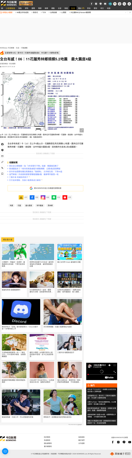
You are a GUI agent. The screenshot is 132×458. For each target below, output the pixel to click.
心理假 (63, 12)
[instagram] (96, 3)
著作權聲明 (48, 446)
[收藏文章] (2, 173)
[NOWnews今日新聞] (8, 3)
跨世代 (35, 12)
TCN (44, 12)
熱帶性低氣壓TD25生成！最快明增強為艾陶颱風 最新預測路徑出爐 (42, 264)
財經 (66, 8)
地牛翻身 (40, 205)
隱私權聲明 (48, 443)
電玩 (79, 8)
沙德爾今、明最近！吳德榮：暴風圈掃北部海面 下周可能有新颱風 (13, 264)
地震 (11, 205)
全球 (59, 8)
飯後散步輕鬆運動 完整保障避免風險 (13, 381)
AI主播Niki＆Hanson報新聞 (81, 12)
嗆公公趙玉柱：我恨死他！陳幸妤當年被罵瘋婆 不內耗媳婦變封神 (68, 381)
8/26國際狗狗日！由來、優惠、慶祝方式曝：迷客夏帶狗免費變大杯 (41, 291)
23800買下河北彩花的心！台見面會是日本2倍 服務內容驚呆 (42, 381)
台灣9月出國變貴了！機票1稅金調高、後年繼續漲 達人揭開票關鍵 (69, 291)
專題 (39, 8)
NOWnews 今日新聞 (7, 48)
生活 (73, 8)
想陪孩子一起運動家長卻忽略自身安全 (58, 417)
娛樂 (46, 8)
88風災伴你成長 (23, 12)
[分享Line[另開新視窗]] (2, 150)
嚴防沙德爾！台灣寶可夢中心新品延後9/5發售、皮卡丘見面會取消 (41, 354)
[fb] (91, 3)
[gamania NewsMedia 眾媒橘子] (120, 453)
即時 (26, 8)
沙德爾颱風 (10, 8)
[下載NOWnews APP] (119, 4)
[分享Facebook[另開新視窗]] (2, 144)
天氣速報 (24, 48)
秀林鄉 (50, 205)
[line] (100, 3)
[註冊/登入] (129, 4)
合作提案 (81, 443)
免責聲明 (47, 440)
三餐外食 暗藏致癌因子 (65, 352)
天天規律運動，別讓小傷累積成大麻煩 (58, 327)
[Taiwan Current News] (110, 4)
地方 (102, 8)
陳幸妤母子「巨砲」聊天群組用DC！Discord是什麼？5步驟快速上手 (20, 328)
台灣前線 (53, 12)
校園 (108, 8)
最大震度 (28, 205)
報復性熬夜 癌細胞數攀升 (11, 290)
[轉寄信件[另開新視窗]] (2, 156)
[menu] (2, 8)
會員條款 (81, 437)
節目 (95, 8)
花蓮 (19, 205)
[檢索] (124, 4)
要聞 (33, 8)
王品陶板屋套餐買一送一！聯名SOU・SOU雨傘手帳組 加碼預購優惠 (14, 354)
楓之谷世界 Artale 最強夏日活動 (69, 262)
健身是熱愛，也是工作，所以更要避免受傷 (17, 417)
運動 (53, 8)
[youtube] (105, 3)
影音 (89, 8)
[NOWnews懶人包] (115, 4)
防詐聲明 (47, 437)
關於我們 (81, 440)
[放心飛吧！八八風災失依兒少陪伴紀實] (26, 3)
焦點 (20, 8)
